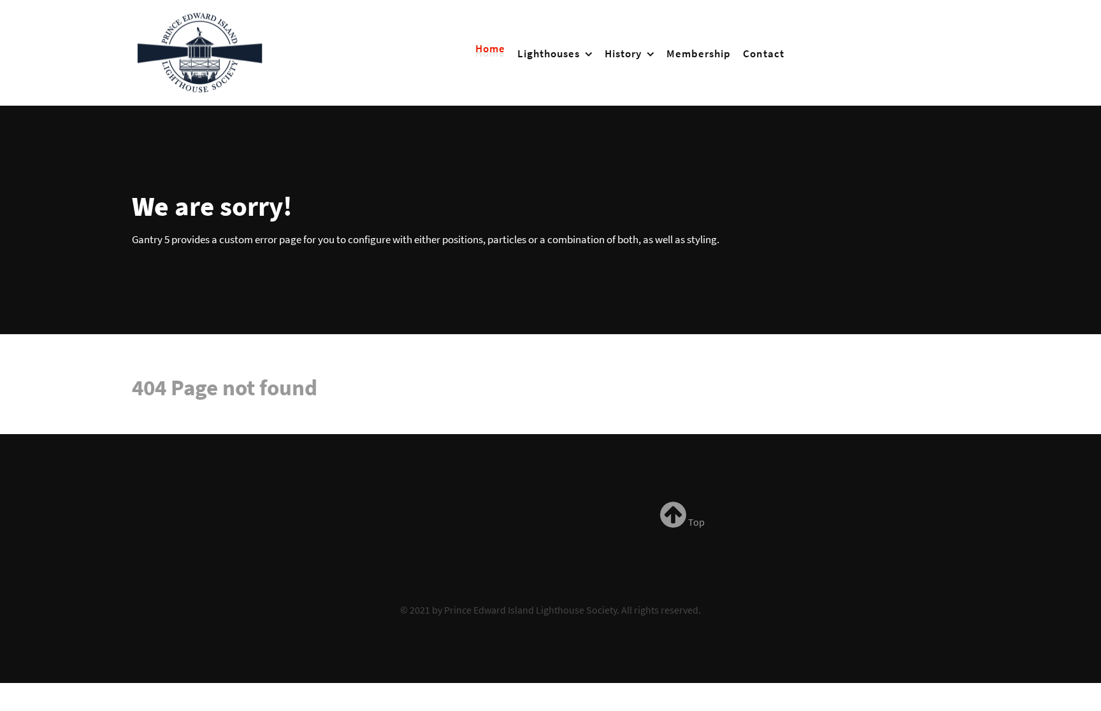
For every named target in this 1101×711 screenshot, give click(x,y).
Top (695, 522)
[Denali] (201, 50)
